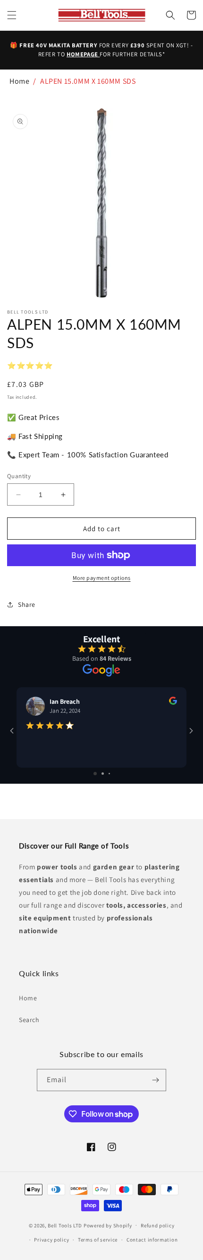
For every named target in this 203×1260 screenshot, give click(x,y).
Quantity (19, 476)
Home (19, 81)
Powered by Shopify (108, 1225)
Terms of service (98, 1239)
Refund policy (157, 1225)
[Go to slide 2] (103, 773)
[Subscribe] (155, 1080)
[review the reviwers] (173, 702)
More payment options (102, 577)
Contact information (152, 1239)
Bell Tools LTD (65, 1225)
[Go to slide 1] (95, 773)
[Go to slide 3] (109, 773)
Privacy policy (51, 1239)
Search (29, 1019)
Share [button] (26, 604)
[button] (11, 15)
